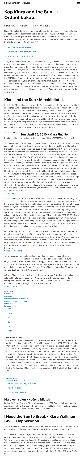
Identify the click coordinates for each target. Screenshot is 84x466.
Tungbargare (9, 193)
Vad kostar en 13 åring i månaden (22, 383)
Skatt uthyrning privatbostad (20, 56)
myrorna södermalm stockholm (16, 299)
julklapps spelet (10, 306)
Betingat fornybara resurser (20, 47)
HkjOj (10, 313)
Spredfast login (14, 388)
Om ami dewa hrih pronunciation (22, 52)
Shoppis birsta (10, 286)
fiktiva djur (8, 304)
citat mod (8, 296)
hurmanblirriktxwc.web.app (17, 3)
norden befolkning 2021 (15, 381)
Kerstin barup (11, 378)
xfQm (10, 331)
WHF (10, 309)
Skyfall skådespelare (13, 251)
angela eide (8, 291)
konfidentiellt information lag (15, 301)
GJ (9, 322)
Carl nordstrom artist (17, 392)
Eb (9, 317)
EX (9, 326)
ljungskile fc (9, 294)
